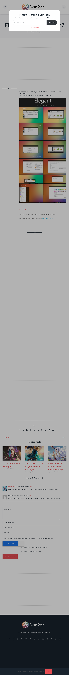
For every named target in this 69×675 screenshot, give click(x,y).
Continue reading (34, 27)
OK (48, 671)
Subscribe (52, 22)
